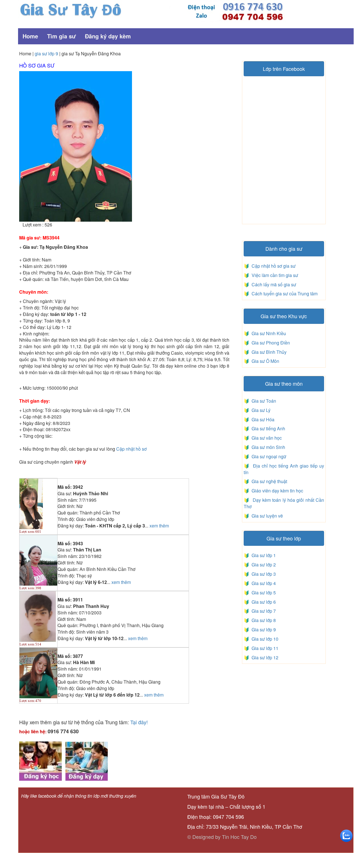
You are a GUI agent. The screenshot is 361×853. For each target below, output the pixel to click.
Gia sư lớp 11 (263, 648)
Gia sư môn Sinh (267, 447)
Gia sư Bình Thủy (268, 352)
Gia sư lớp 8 (262, 620)
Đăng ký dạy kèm (108, 36)
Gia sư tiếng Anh (267, 428)
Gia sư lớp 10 (263, 639)
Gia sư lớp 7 (262, 611)
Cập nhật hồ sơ (131, 449)
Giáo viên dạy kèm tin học (276, 490)
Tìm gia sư (61, 36)
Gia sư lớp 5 (262, 592)
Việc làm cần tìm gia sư (274, 275)
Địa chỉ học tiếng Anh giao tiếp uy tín (284, 469)
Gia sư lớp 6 (262, 602)
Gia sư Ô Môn (264, 361)
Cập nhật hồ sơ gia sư (273, 266)
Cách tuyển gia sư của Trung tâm (284, 293)
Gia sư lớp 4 (262, 583)
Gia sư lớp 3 (262, 574)
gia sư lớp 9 (46, 53)
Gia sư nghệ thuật (268, 481)
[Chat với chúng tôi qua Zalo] (346, 835)
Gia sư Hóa (261, 419)
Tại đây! (139, 722)
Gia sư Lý (259, 410)
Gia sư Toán (262, 401)
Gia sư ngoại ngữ (268, 456)
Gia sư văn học (265, 438)
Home (30, 36)
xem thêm (159, 526)
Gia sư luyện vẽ (266, 515)
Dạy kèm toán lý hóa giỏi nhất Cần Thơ (284, 503)
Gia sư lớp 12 (263, 657)
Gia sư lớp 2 (262, 564)
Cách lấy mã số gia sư (273, 284)
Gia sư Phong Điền (269, 342)
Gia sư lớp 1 (262, 555)
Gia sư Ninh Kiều (267, 333)
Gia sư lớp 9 (262, 629)
